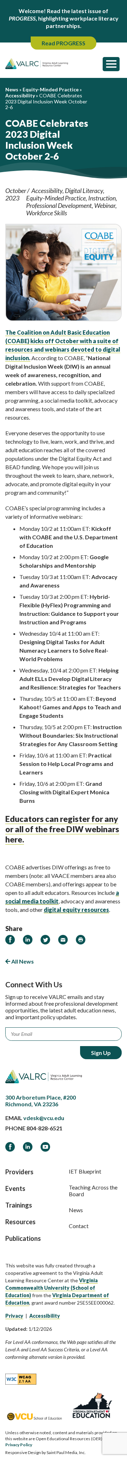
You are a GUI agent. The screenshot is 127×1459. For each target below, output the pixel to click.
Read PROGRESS (63, 43)
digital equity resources (76, 909)
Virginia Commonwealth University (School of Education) (51, 1287)
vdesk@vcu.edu (43, 1117)
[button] (111, 64)
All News (22, 961)
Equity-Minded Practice (56, 198)
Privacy (14, 1316)
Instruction (102, 198)
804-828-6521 (44, 1128)
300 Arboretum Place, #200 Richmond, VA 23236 (40, 1100)
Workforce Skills (46, 213)
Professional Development (59, 205)
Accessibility (46, 190)
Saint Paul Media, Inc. (66, 1452)
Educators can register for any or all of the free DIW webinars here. (62, 829)
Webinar (104, 205)
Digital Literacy (84, 190)
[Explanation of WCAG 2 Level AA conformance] (20, 1378)
